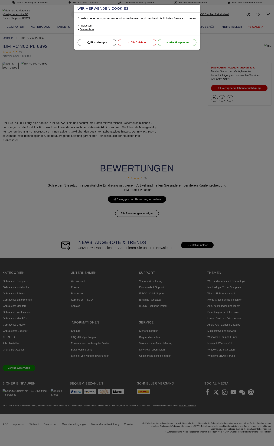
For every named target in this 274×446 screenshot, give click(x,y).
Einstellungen (98, 42)
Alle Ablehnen (138, 42)
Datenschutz (87, 29)
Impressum (86, 25)
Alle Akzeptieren (179, 42)
